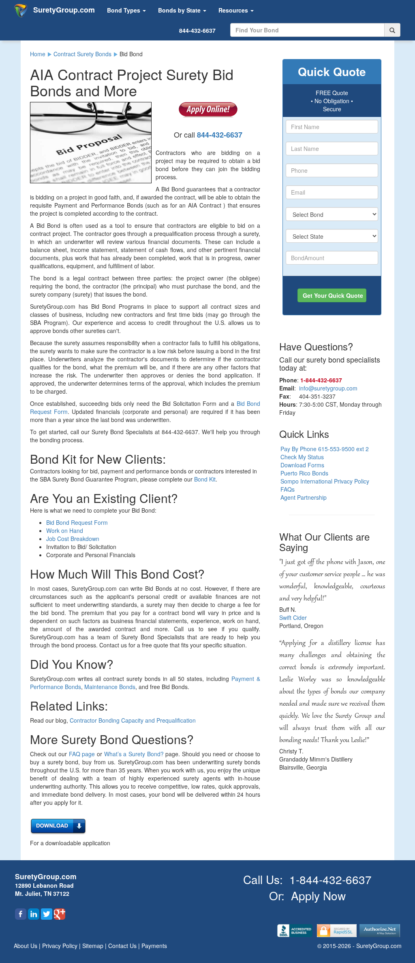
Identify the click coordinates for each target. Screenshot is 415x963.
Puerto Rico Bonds (304, 473)
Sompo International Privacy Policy (324, 481)
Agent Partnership (303, 497)
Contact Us (123, 946)
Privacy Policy (60, 946)
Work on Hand (64, 530)
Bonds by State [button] (180, 10)
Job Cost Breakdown (72, 539)
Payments (154, 946)
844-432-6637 (197, 30)
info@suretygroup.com (328, 388)
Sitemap (93, 946)
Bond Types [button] (124, 10)
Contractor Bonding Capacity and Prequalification (133, 720)
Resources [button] (234, 10)
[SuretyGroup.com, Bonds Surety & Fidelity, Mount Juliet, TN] (295, 930)
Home (37, 54)
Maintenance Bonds (109, 687)
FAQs (287, 489)
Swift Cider (293, 617)
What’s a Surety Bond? (134, 754)
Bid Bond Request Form (77, 522)
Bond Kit (205, 479)
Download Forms (302, 465)
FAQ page (82, 754)
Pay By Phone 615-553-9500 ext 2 (324, 449)
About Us (26, 946)
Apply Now (318, 895)
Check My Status (302, 457)
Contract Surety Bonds (82, 54)
